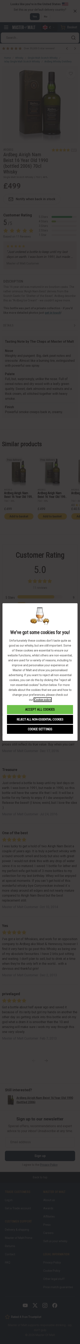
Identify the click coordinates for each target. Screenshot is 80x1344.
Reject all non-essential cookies (40, 719)
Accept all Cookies (40, 709)
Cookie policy (42, 699)
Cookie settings (40, 729)
